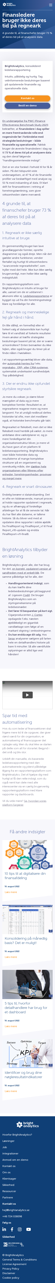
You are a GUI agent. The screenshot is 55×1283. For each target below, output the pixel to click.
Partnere (7, 1197)
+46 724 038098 (12, 1216)
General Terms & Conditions (19, 1260)
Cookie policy (10, 1278)
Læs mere (11, 892)
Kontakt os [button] (27, 98)
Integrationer (10, 1154)
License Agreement (14, 1264)
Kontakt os (8, 1166)
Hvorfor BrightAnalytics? (17, 1135)
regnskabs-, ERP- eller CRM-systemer (25, 367)
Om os (6, 1172)
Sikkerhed (8, 1185)
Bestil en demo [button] (27, 105)
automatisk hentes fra (20, 364)
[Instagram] (20, 1231)
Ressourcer (9, 1191)
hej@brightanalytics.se (15, 1210)
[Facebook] (12, 1231)
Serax (11, 639)
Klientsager (9, 1179)
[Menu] (51, 5)
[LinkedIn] (4, 1231)
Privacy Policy (10, 1269)
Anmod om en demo (15, 1160)
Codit (26, 595)
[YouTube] (28, 1231)
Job (4, 1147)
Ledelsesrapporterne (36, 296)
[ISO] (13, 1246)
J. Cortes (37, 615)
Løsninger (8, 1141)
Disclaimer (8, 1273)
